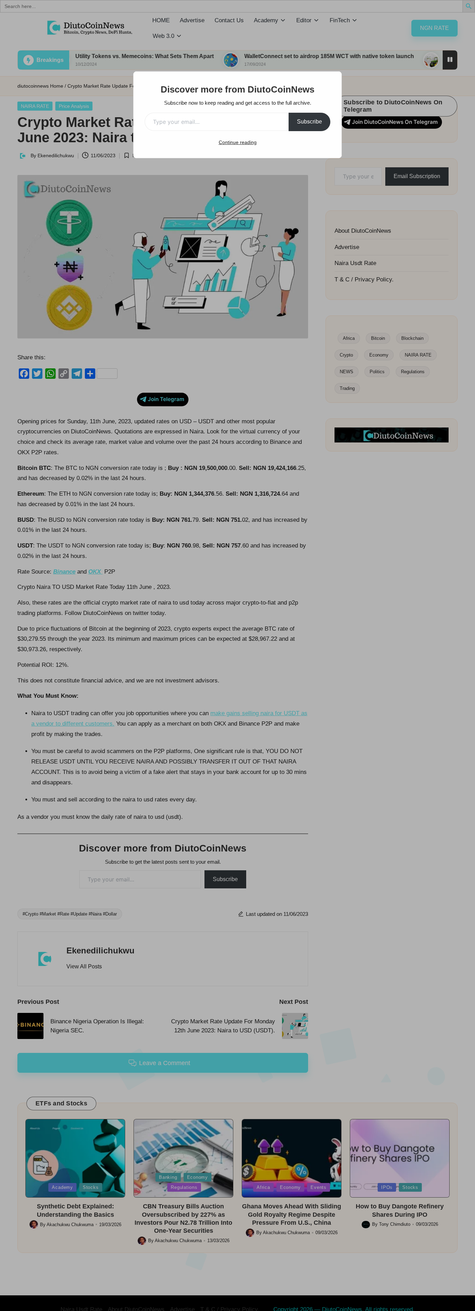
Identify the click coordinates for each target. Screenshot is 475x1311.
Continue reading (238, 142)
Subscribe (309, 122)
